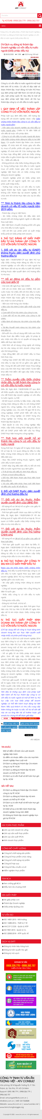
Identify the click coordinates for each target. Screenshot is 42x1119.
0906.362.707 (33, 20)
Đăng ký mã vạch (11, 953)
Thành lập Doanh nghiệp (14, 903)
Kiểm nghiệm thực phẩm (14, 870)
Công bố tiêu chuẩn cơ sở (15, 867)
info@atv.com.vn (7, 1101)
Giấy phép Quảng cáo (14, 906)
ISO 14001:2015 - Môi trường (15, 919)
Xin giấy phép (9, 894)
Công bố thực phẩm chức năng (17, 856)
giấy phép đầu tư (11, 723)
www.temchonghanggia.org (12, 1107)
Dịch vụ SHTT (8, 941)
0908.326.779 (19, 20)
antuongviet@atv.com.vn (15, 1097)
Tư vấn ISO (7, 914)
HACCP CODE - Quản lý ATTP (16, 926)
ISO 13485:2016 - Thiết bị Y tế (15, 923)
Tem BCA (6, 878)
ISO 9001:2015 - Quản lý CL (15, 930)
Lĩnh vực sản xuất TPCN (13, 837)
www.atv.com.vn (15, 1104)
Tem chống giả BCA (12, 883)
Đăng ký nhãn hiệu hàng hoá (16, 946)
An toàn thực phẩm (13, 825)
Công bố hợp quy (11, 863)
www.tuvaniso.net (31, 1104)
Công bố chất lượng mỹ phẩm (17, 860)
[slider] (34, 57)
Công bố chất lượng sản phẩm (17, 853)
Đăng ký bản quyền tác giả (16, 950)
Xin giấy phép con (11, 899)
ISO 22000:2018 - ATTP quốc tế (16, 933)
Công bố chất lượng (14, 848)
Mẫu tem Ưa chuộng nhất (15, 887)
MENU (3, 26)
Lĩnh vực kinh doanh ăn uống (16, 830)
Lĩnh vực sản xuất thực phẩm (16, 833)
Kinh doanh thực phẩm (13, 840)
